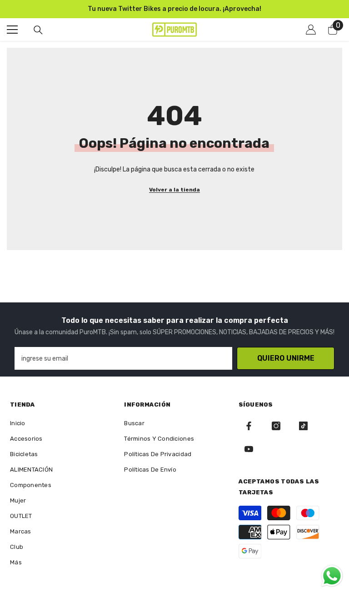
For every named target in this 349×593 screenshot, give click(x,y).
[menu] (12, 29)
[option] (174, 9)
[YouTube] (249, 449)
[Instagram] (276, 426)
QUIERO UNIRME (285, 358)
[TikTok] (303, 426)
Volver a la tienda (174, 189)
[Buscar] (38, 30)
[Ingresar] (311, 30)
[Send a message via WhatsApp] (331, 575)
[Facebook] (249, 426)
